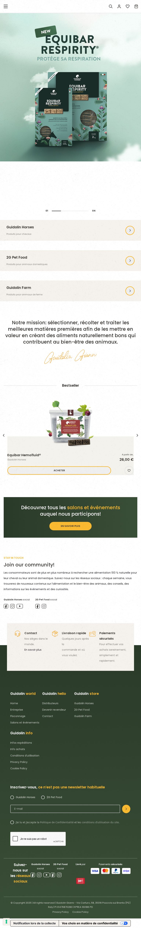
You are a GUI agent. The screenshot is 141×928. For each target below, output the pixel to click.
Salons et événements (24, 722)
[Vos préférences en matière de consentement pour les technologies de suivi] (6, 921)
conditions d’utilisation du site (100, 822)
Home (14, 703)
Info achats (17, 749)
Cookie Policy (18, 768)
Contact (47, 716)
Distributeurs (50, 703)
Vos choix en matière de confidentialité (90, 923)
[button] (129, 470)
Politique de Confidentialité (57, 822)
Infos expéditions (21, 743)
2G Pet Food (82, 710)
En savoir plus (32, 650)
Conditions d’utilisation (24, 755)
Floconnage (17, 716)
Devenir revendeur (54, 710)
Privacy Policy (19, 762)
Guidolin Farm (83, 716)
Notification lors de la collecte (34, 923)
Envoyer (126, 809)
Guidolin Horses (84, 703)
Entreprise (16, 710)
